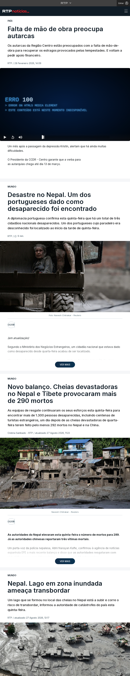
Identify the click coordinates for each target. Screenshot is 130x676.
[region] (65, 104)
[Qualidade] (117, 137)
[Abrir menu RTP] (65, 3)
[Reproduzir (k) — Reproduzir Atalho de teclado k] (5, 137)
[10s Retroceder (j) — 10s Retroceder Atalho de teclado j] (12, 137)
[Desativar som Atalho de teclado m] (20, 137)
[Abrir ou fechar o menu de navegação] (125, 11)
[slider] (76, 138)
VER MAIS (65, 364)
